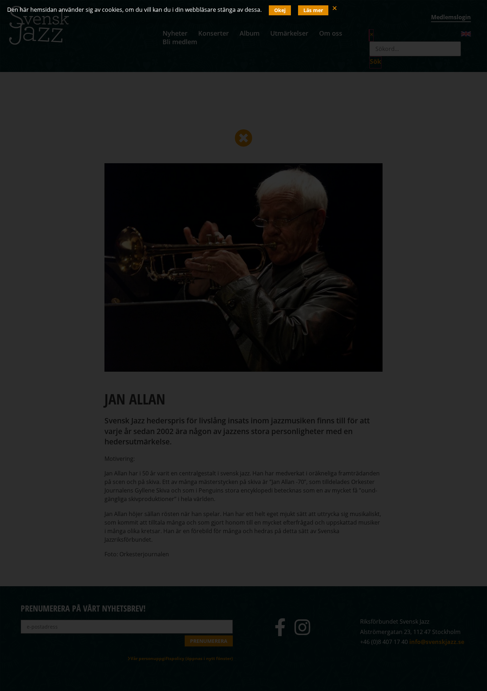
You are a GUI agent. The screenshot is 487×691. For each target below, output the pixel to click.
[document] (243, 345)
